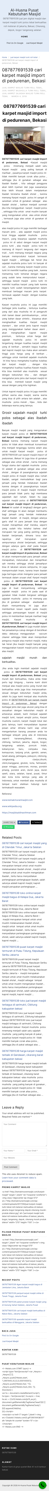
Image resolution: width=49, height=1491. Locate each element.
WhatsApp (9, 827)
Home (4, 57)
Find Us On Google (15, 43)
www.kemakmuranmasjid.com (17, 800)
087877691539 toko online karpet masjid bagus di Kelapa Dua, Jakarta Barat (22, 897)
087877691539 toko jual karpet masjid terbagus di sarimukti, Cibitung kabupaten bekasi (24, 1004)
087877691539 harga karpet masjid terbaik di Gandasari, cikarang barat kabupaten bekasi (22, 1055)
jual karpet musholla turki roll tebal (24, 90)
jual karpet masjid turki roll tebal (23, 57)
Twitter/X (37, 822)
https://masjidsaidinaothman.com (19, 812)
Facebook (24, 822)
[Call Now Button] (42, 1485)
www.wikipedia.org (12, 806)
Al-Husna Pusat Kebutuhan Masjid (24, 12)
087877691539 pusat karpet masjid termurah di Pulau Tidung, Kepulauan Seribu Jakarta (23, 950)
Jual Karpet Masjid (34, 43)
